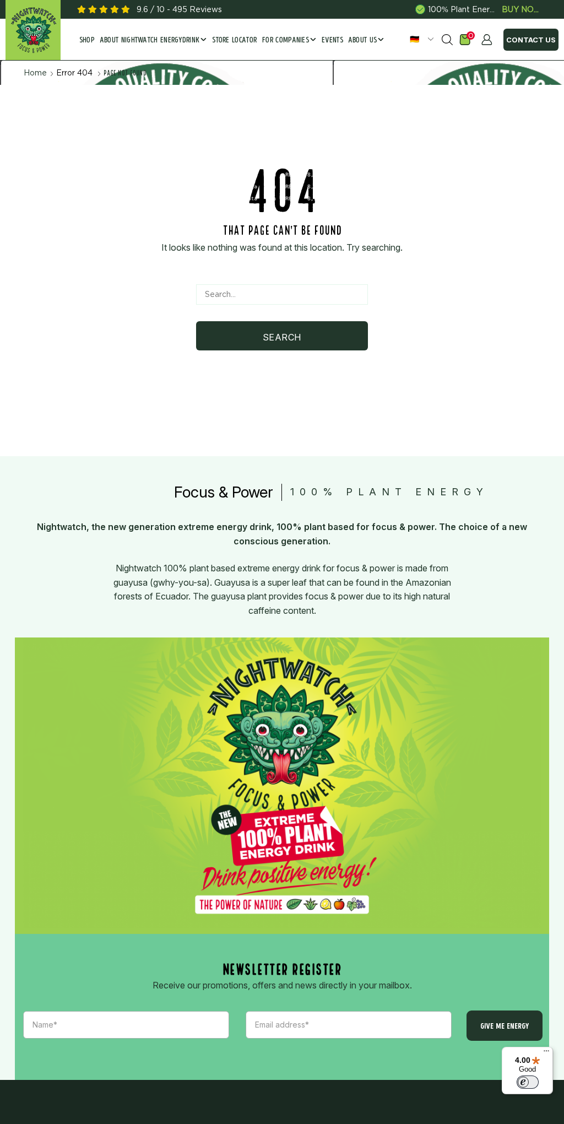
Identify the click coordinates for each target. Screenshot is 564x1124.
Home (35, 73)
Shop (87, 40)
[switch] (528, 1082)
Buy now (521, 9)
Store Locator (234, 40)
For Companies (285, 40)
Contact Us (531, 39)
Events (332, 40)
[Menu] (546, 1053)
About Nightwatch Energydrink (149, 40)
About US (363, 40)
